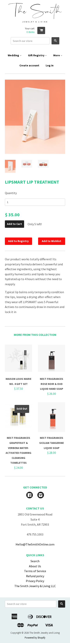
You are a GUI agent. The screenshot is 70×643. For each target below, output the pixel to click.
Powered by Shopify (35, 637)
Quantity (11, 193)
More (56, 55)
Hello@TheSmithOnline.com (35, 544)
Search (35, 561)
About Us (35, 566)
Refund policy (35, 576)
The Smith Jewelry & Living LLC (35, 586)
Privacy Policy (35, 581)
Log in (49, 65)
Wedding (14, 55)
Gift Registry (36, 55)
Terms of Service (35, 571)
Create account (29, 65)
